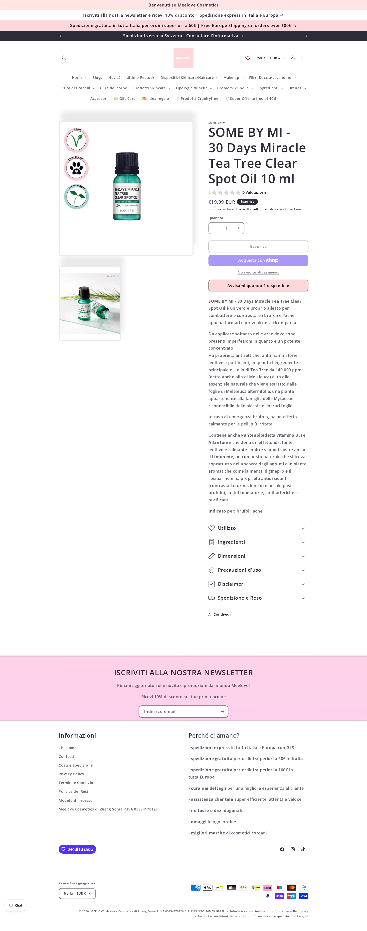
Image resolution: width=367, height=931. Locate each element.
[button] (64, 57)
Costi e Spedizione (76, 765)
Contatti (66, 756)
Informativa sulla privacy (290, 911)
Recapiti (302, 916)
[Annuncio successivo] (306, 36)
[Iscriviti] (222, 711)
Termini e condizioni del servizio (222, 916)
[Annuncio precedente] (60, 36)
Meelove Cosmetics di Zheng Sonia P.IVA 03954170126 (108, 809)
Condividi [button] (222, 614)
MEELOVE (97, 911)
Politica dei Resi (73, 791)
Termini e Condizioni (78, 782)
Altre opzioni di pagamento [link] (258, 272)
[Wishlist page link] (247, 57)
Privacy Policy (71, 774)
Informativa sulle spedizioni (271, 916)
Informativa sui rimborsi (248, 911)
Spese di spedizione (251, 209)
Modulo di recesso (76, 800)
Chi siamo (68, 747)
